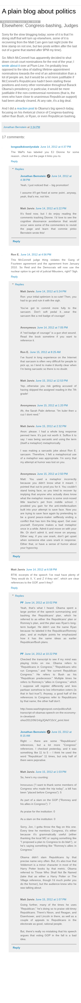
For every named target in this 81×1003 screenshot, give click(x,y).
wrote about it (11, 65)
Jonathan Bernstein (33, 176)
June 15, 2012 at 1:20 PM (52, 405)
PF (22, 602)
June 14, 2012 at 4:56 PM (36, 254)
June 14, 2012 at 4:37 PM (55, 146)
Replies (19, 169)
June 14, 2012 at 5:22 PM (51, 208)
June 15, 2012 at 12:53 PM (52, 380)
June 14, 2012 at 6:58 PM (41, 569)
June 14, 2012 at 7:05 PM (52, 327)
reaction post (25, 108)
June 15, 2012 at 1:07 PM (51, 899)
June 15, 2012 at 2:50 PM (52, 473)
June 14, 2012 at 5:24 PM (51, 291)
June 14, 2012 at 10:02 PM (41, 602)
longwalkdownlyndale (25, 146)
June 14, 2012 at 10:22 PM (41, 653)
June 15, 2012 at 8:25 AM (45, 352)
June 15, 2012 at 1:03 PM (51, 771)
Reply (14, 161)
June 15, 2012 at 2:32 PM (51, 426)
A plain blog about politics (39, 11)
